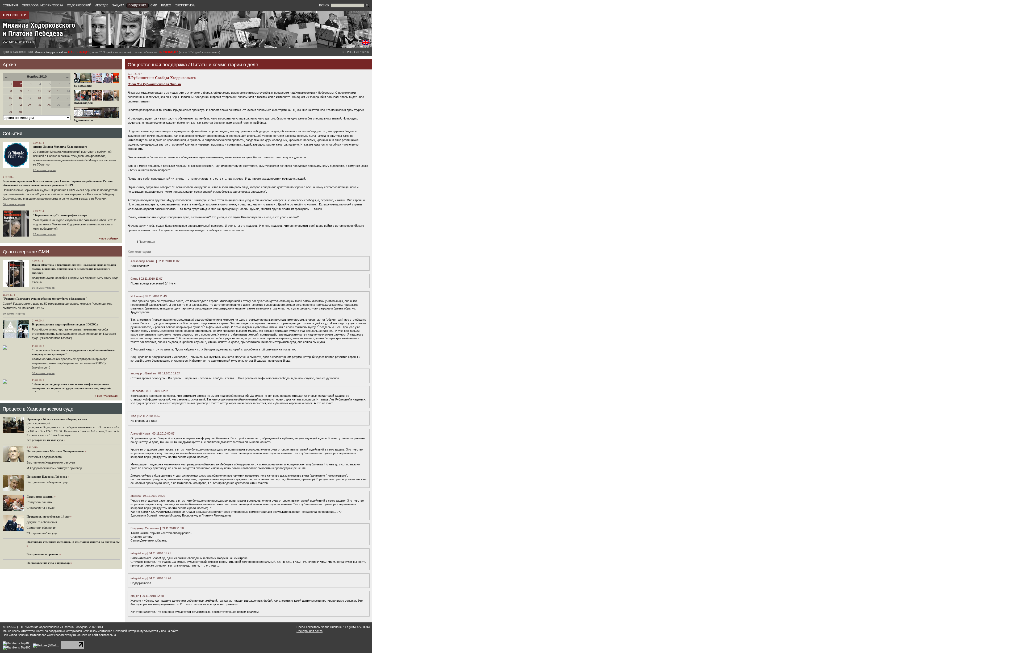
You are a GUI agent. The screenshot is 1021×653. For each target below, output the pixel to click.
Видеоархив (83, 85)
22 (10, 104)
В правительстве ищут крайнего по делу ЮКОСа (65, 324)
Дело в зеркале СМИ (26, 251)
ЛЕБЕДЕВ (101, 5)
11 (39, 91)
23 (20, 104)
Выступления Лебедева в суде (47, 482)
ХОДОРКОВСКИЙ (79, 5)
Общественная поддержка (157, 64)
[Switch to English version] (366, 44)
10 (29, 91)
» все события (108, 238)
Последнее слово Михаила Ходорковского (55, 451)
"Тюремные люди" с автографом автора (60, 215)
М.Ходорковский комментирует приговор (54, 468)
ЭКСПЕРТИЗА (185, 5)
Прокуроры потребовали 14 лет (48, 516)
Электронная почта (309, 631)
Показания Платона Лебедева (47, 476)
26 (49, 104)
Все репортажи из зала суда (45, 439)
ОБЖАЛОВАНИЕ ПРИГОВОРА (42, 5)
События (12, 133)
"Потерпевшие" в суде (42, 533)
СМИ (153, 5)
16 (20, 98)
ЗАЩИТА (118, 5)
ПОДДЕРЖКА (137, 5)
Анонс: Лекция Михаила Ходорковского (60, 146)
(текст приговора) (38, 423)
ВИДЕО (166, 5)
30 (20, 111)
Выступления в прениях (42, 554)
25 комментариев (44, 170)
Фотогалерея (83, 103)
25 (39, 104)
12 (49, 91)
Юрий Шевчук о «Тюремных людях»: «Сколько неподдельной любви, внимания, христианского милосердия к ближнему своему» (74, 268)
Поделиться (147, 241)
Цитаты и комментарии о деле (224, 64)
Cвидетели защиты (39, 502)
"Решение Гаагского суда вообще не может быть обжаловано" (45, 298)
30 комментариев (43, 373)
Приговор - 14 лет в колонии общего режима (57, 419)
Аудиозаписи (83, 120)
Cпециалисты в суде (41, 507)
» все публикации (106, 395)
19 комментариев (43, 287)
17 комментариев (44, 234)
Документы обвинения (42, 522)
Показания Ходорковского (44, 456)
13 (58, 91)
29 (10, 111)
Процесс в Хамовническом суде (38, 409)
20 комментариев (14, 313)
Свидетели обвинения (41, 527)
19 (49, 98)
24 (29, 104)
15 (10, 98)
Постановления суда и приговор (48, 562)
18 (39, 98)
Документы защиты (40, 496)
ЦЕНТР (14, 15)
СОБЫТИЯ (10, 5)
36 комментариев (14, 204)
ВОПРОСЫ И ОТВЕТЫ (355, 52)
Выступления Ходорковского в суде (51, 462)
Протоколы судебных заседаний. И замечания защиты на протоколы (73, 541)
